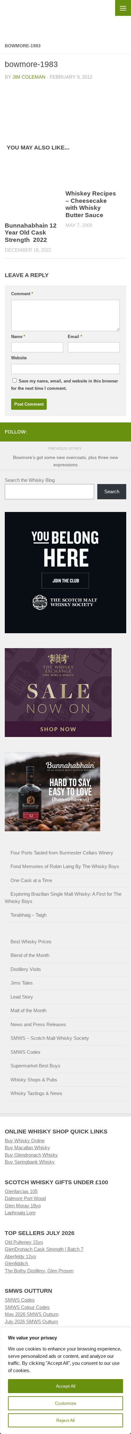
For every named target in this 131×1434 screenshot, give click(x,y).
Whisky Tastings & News (36, 1093)
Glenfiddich (17, 1263)
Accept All (65, 1386)
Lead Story (21, 996)
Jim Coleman (28, 77)
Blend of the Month (29, 955)
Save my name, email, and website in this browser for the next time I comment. (64, 385)
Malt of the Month (28, 1010)
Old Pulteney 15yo (24, 1242)
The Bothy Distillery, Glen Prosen (39, 1270)
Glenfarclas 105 (21, 1191)
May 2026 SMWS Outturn (32, 1314)
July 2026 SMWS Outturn (31, 1321)
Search (111, 491)
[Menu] (123, 8)
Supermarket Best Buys (35, 1065)
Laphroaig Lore (20, 1212)
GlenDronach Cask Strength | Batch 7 (44, 1249)
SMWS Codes (25, 1052)
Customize (65, 1403)
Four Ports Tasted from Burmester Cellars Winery (61, 852)
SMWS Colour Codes (27, 1307)
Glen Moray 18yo (23, 1205)
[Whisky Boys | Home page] (65, 16)
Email (75, 336)
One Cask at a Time (31, 880)
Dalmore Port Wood (25, 1198)
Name (18, 336)
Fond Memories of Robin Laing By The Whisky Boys (64, 866)
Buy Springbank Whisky (30, 1162)
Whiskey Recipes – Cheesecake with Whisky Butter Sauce (91, 204)
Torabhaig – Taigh (28, 915)
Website (19, 357)
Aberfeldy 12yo (20, 1256)
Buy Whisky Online (25, 1140)
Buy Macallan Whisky (27, 1147)
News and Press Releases (38, 1024)
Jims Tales (21, 983)
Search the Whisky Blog (30, 480)
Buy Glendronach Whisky (31, 1155)
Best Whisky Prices (31, 941)
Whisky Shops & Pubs (33, 1079)
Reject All (65, 1420)
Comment (22, 293)
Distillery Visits (25, 969)
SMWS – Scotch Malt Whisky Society (49, 1038)
